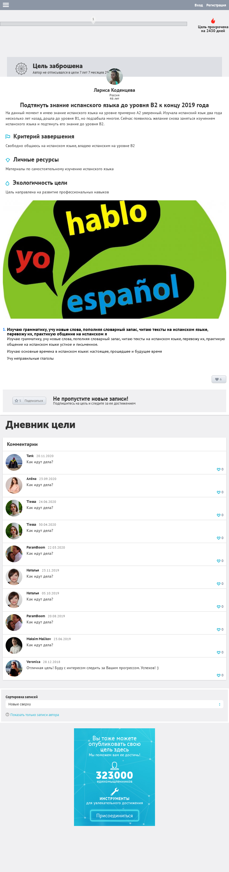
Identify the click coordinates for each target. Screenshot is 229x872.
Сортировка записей (22, 697)
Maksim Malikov (39, 638)
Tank (30, 455)
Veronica (33, 661)
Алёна (31, 478)
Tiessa (31, 501)
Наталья (33, 570)
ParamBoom (36, 547)
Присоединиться (114, 815)
